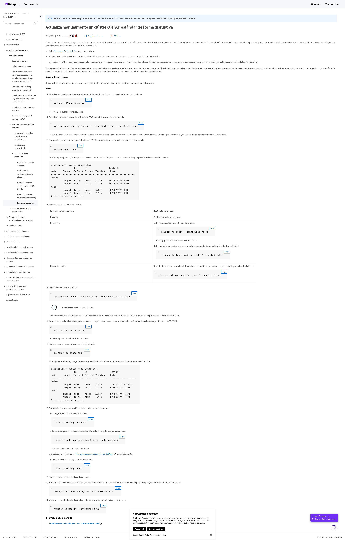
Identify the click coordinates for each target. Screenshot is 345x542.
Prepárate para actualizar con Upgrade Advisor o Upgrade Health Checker (24, 98)
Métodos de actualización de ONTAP (23, 126)
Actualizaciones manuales (21, 155)
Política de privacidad (50, 537)
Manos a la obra (12, 44)
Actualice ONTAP (16, 55)
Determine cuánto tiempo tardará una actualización (22, 88)
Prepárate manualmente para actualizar (23, 109)
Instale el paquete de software (25, 164)
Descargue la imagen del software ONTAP (22, 117)
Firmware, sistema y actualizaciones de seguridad (21, 218)
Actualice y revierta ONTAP (17, 50)
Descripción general (20, 61)
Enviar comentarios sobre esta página (329, 537)
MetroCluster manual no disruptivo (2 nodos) (26, 196)
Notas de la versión (14, 39)
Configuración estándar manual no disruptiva (25, 173)
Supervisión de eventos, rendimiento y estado (16, 287)
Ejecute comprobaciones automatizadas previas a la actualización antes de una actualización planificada (22, 76)
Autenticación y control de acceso (20, 266)
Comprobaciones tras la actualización (21, 210)
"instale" (70, 51)
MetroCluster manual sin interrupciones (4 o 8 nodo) (26, 185)
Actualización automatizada (20, 146)
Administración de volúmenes (18, 236)
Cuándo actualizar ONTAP (22, 66)
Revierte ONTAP (15, 225)
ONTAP (24, 13)
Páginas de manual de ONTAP (18, 294)
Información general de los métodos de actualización (24, 136)
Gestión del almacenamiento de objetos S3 (19, 259)
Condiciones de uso (29, 537)
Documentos (30, 4)
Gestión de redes (13, 242)
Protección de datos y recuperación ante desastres (21, 279)
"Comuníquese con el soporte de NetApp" (94, 453)
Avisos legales (12, 300)
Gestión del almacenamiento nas (19, 247)
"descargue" (59, 51)
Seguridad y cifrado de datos (18, 272)
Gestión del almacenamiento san (19, 252)
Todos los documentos (10, 13)
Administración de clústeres (17, 231)
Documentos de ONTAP (15, 34)
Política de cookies (70, 537)
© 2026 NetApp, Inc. (9, 537)
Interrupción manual (26, 203)
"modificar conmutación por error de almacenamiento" (74, 523)
